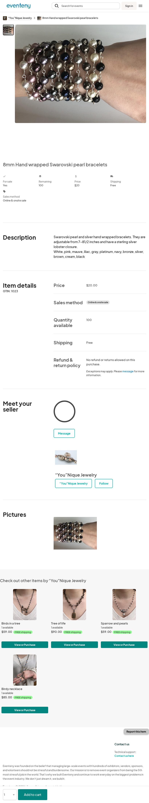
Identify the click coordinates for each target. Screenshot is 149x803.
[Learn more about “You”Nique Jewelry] (66, 457)
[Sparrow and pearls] (124, 604)
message (128, 371)
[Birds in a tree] (24, 604)
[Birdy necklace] (24, 670)
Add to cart (32, 794)
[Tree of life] (74, 604)
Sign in (129, 5)
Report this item (136, 731)
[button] (86, 6)
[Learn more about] (64, 412)
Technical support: (125, 753)
